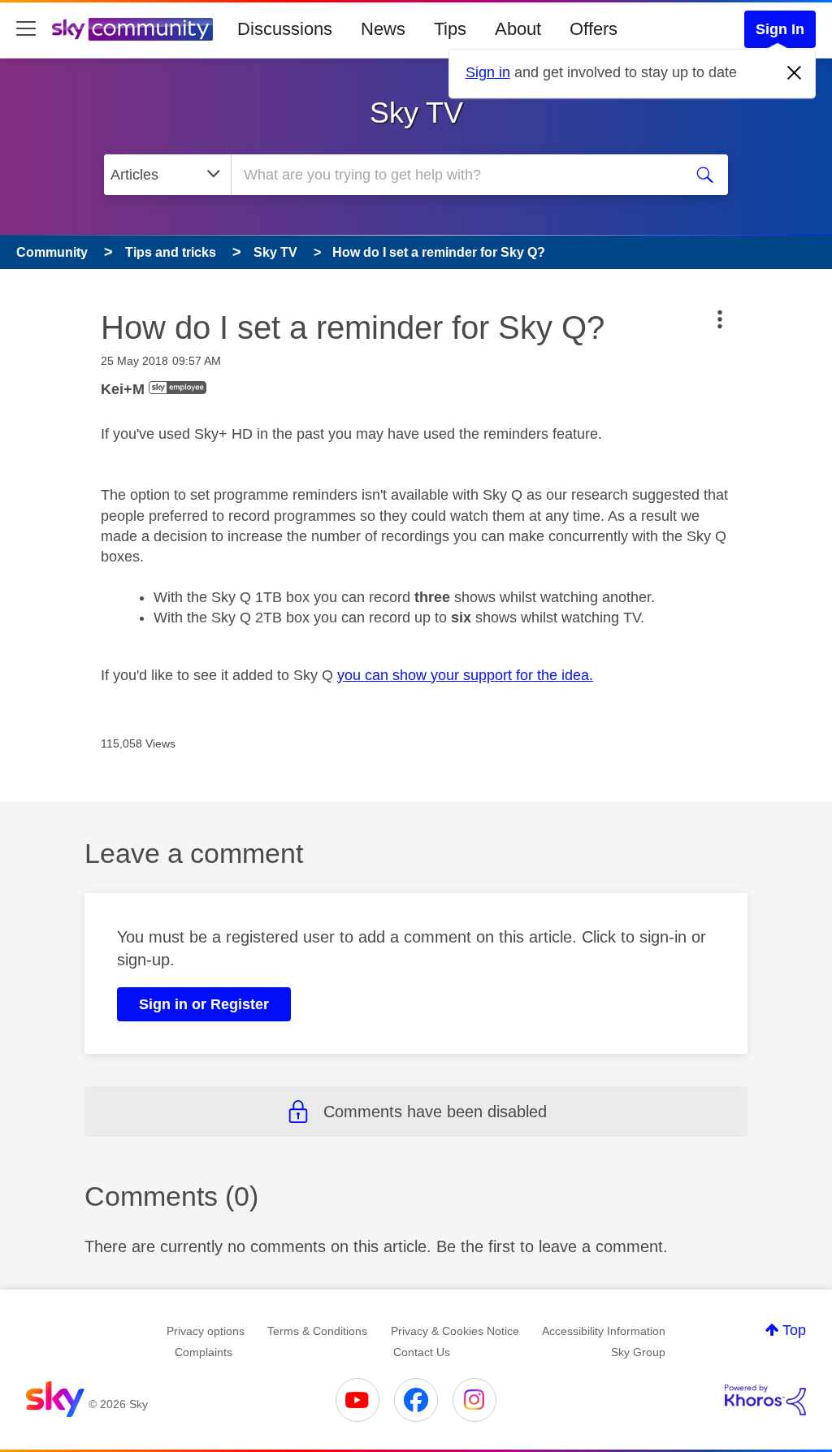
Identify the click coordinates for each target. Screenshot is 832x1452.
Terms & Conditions (317, 1330)
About (518, 29)
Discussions (284, 29)
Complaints (203, 1352)
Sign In (780, 29)
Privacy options (206, 1330)
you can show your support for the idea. (465, 675)
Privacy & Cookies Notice (455, 1330)
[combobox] (455, 174)
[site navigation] (26, 29)
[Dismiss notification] (795, 73)
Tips (450, 29)
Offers (594, 29)
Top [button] (794, 1330)
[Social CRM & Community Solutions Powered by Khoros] (765, 1400)
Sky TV (416, 112)
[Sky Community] (132, 29)
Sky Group (638, 1352)
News (383, 29)
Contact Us (421, 1352)
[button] (719, 319)
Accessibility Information (603, 1330)
